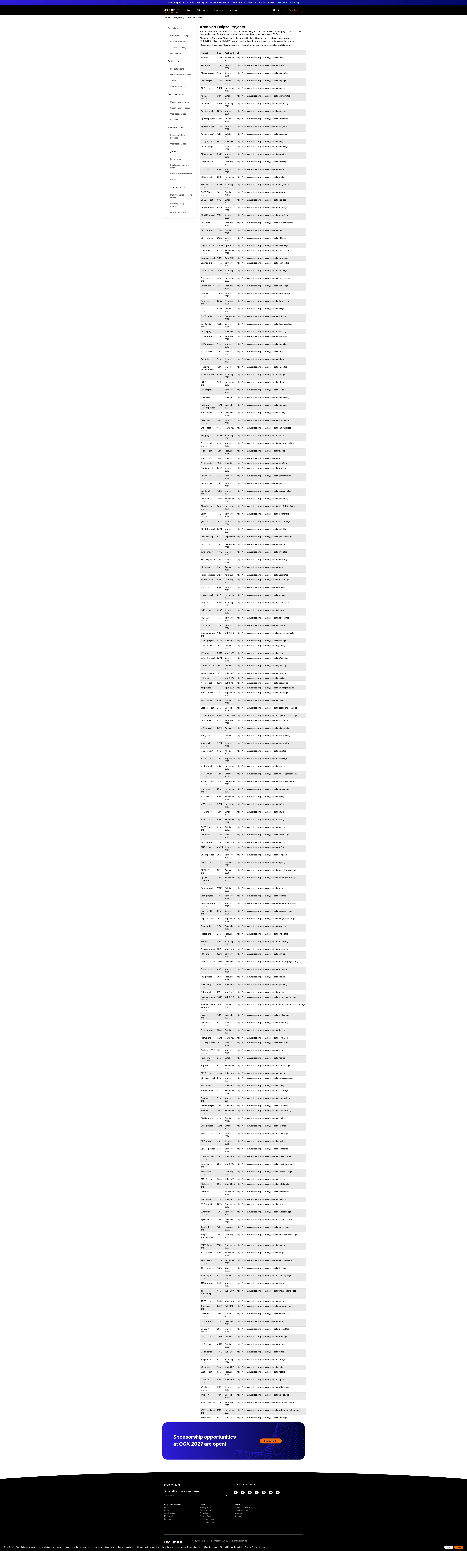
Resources (219, 10)
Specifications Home (179, 102)
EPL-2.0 (173, 179)
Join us (188, 10)
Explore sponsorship (289, 2)
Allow (459, 1547)
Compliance (205, 1513)
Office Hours (176, 53)
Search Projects (177, 86)
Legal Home (175, 159)
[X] (236, 1492)
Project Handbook (178, 41)
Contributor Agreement (181, 173)
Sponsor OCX (270, 1441)
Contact (238, 1513)
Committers (173, 28)
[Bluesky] (243, 1492)
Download (293, 10)
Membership (169, 1516)
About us (234, 10)
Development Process (180, 74)
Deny (449, 1547)
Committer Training (179, 35)
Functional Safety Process (178, 136)
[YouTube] (271, 1492)
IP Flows (174, 119)
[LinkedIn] (277, 1492)
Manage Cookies (207, 1522)
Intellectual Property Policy (179, 166)
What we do (202, 10)
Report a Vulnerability (244, 1507)
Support (238, 1516)
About (166, 1507)
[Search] (274, 10)
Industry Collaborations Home (181, 196)
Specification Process (180, 108)
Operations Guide (178, 114)
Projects (178, 17)
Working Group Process (177, 205)
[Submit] (226, 1495)
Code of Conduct (207, 1516)
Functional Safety (176, 127)
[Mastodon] (249, 1492)
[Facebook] (257, 1492)
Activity (173, 80)
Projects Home (177, 69)
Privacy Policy (206, 1507)
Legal (170, 151)
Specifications (174, 94)
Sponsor (167, 1519)
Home (167, 17)
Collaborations (175, 187)
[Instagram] (263, 1492)
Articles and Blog (178, 47)
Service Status (241, 1510)
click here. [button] (262, 1547)
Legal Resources (207, 1519)
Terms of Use (205, 1510)
